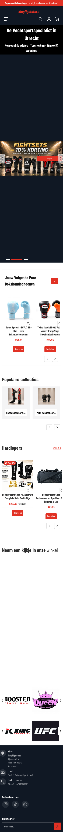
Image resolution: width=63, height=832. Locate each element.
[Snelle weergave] (28, 323)
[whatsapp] (25, 804)
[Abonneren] (57, 826)
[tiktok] (15, 804)
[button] (5, 19)
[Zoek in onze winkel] (40, 19)
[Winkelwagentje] (57, 19)
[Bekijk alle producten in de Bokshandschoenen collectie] (54, 281)
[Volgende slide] (60, 158)
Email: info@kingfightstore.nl (20, 775)
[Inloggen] (49, 19)
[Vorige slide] (2, 158)
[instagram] (5, 804)
